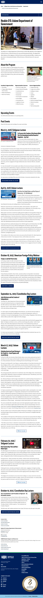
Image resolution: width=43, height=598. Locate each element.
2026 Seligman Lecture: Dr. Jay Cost (10, 180)
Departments (25, 6)
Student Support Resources (6, 547)
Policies (28, 559)
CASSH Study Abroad (4, 548)
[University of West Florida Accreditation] (30, 583)
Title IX (23, 562)
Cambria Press (37, 408)
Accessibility (24, 569)
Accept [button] (30, 596)
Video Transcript (22, 430)
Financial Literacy (25, 565)
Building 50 (3, 531)
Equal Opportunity (25, 560)
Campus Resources (4, 545)
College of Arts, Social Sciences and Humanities (13, 6)
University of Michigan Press (17, 406)
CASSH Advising (4, 544)
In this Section (5, 14)
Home (2, 6)
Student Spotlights (4, 520)
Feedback (23, 570)
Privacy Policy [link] (25, 596)
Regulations (24, 559)
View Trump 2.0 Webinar (7, 285)
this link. (18, 333)
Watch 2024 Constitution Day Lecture (10, 511)
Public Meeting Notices (26, 567)
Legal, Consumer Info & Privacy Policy (29, 557)
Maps (2, 564)
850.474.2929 (4, 534)
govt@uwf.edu (4, 536)
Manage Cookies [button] (35, 596)
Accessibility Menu (25, 555)
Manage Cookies (25, 572)
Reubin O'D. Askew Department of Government (10, 8)
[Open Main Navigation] (41, 2)
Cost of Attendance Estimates (27, 564)
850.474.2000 (3, 566)
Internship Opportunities (5, 522)
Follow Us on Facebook (5, 525)
